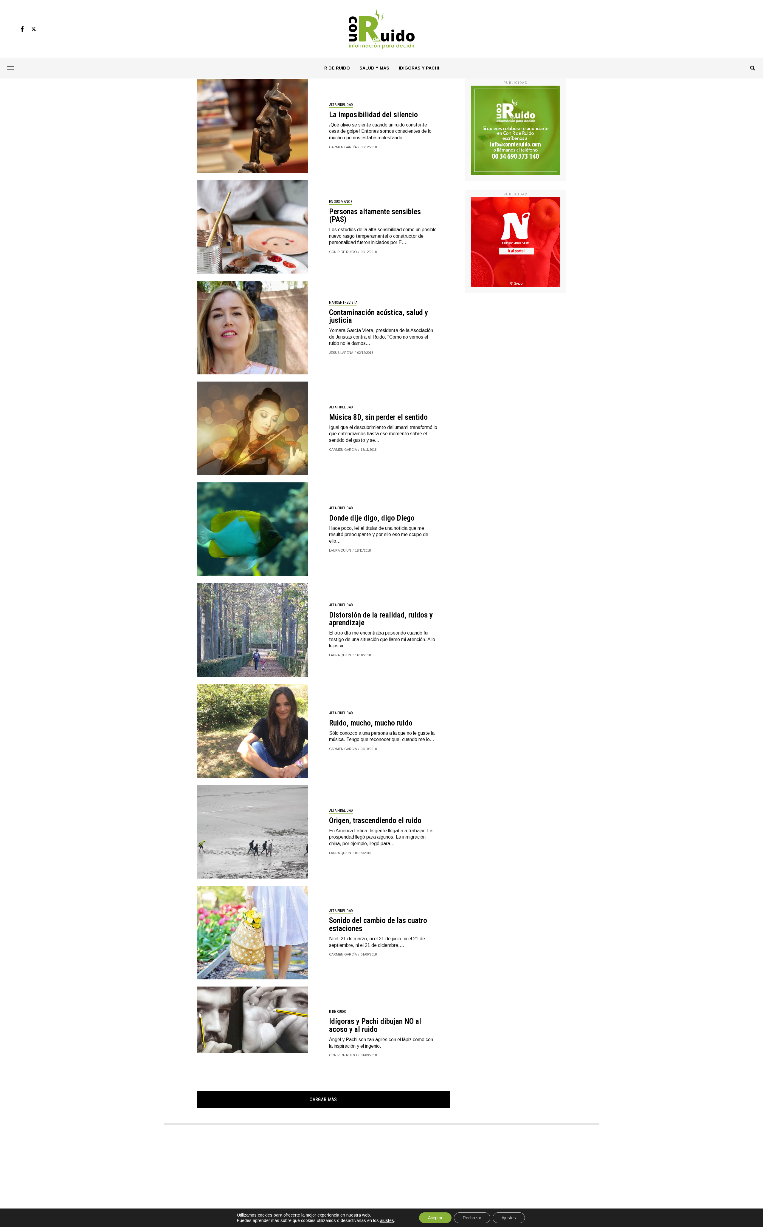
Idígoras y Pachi (419, 68)
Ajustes (509, 1217)
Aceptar (435, 1217)
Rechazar (472, 1217)
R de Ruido (337, 68)
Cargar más (323, 1099)
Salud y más (374, 68)
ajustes (387, 1220)
